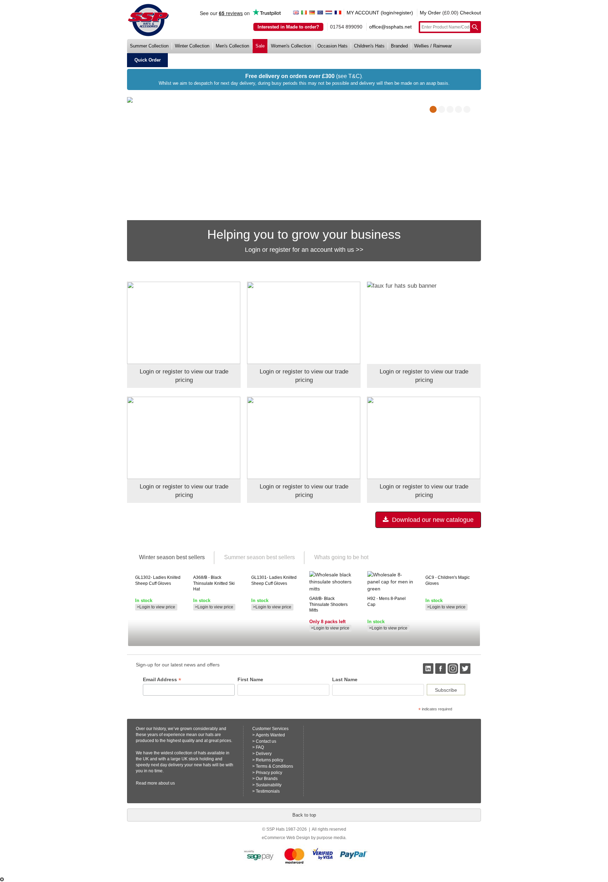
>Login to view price (156, 607)
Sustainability (268, 784)
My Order (430, 12)
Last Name (344, 679)
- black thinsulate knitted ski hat (214, 583)
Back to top (304, 815)
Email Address (162, 679)
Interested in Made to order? (288, 27)
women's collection (291, 46)
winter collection (192, 46)
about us (166, 783)
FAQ (260, 747)
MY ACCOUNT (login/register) (380, 12)
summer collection (149, 46)
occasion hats (332, 46)
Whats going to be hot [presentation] (341, 557)
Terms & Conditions (274, 766)
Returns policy (269, 760)
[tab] (171, 557)
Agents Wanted (270, 735)
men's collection (232, 46)
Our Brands (267, 778)
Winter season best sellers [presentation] (172, 557)
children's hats (369, 46)
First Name (250, 679)
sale (260, 46)
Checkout (470, 12)
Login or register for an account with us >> (304, 249)
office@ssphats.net (390, 27)
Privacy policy (269, 772)
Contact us (266, 741)
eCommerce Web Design (286, 837)
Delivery (264, 753)
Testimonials (268, 791)
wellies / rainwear (433, 46)
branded (399, 46)
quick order (147, 60)
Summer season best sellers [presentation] (259, 557)
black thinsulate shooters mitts (328, 604)
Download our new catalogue (432, 519)
